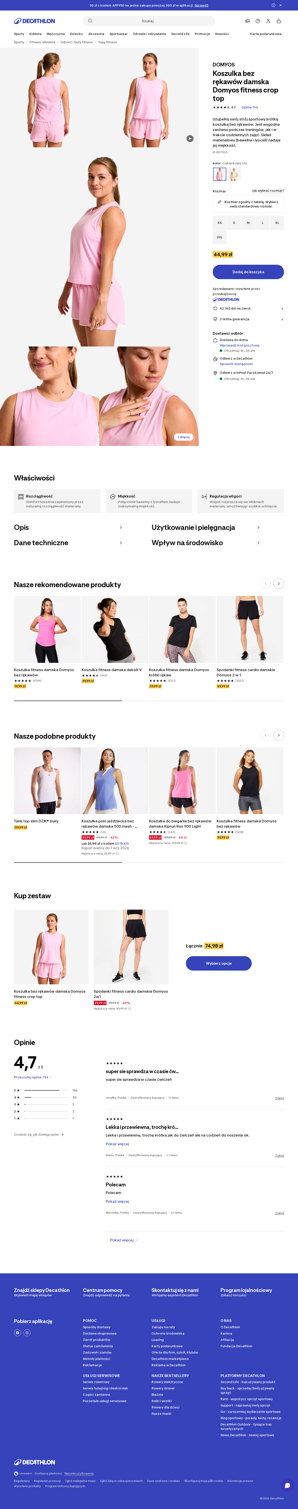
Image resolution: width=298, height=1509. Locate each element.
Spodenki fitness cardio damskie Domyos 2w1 (131, 994)
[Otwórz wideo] (190, 138)
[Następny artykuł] (279, 583)
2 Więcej (184, 437)
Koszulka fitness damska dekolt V (112, 670)
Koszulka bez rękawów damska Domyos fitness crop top (50, 994)
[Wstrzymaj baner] (273, 5)
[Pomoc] (258, 21)
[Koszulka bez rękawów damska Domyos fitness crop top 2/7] (49, 97)
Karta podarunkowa (265, 34)
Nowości (222, 34)
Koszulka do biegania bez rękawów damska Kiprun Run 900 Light (180, 823)
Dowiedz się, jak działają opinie (36, 1134)
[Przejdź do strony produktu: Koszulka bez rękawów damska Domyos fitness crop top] (51, 947)
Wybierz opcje (219, 963)
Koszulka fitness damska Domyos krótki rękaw (179, 672)
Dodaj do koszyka (248, 272)
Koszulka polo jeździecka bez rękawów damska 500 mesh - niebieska (108, 824)
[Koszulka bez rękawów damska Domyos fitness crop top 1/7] (149, 97)
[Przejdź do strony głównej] (34, 21)
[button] (117, 853)
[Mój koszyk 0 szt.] (279, 21)
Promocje (202, 34)
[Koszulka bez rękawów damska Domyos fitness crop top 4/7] (49, 396)
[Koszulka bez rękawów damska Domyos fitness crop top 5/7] (149, 396)
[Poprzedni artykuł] (265, 583)
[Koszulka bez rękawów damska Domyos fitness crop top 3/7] (99, 246)
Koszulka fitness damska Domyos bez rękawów (44, 672)
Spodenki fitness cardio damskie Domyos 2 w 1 (246, 672)
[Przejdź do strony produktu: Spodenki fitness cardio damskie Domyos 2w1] (131, 947)
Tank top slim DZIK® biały (36, 821)
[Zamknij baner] (280, 5)
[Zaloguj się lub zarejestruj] (268, 21)
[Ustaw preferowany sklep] (247, 21)
